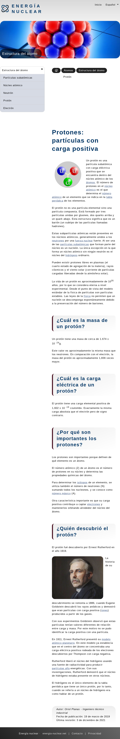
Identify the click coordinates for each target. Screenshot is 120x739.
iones (104, 610)
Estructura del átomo (15, 70)
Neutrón (8, 92)
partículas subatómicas (74, 244)
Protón (7, 100)
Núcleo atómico (12, 85)
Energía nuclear (27, 9)
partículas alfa (61, 668)
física (87, 296)
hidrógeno (71, 255)
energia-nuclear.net (54, 733)
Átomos (68, 70)
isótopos (82, 482)
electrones (93, 504)
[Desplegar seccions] (41, 70)
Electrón (8, 108)
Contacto (77, 733)
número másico (61, 493)
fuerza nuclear (84, 240)
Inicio (98, 4)
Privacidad (94, 733)
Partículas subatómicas (17, 77)
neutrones (58, 240)
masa (93, 320)
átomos (90, 182)
